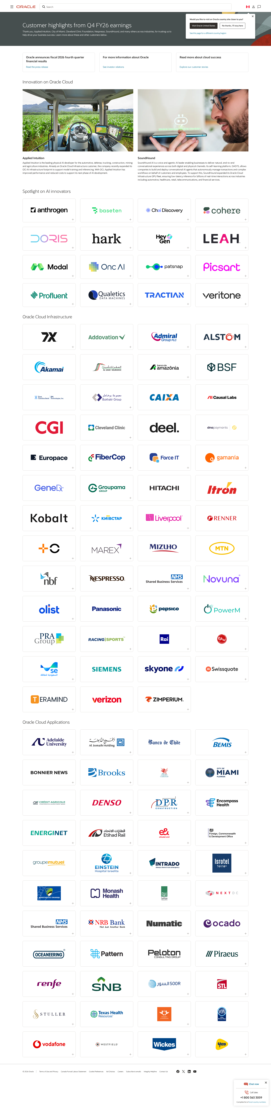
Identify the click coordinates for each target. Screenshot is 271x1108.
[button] (12, 6)
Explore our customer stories (194, 66)
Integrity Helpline (150, 1071)
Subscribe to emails (133, 1071)
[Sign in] (253, 6)
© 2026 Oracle (28, 1071)
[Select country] (248, 6)
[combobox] (135, 6)
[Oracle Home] (26, 7)
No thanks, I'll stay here (232, 25)
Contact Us (163, 1071)
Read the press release (37, 66)
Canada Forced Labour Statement (73, 1071)
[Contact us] (259, 6)
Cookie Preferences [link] (96, 1071)
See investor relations (113, 66)
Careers (120, 1071)
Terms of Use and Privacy (48, 1071)
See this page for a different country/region (208, 33)
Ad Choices (110, 1071)
